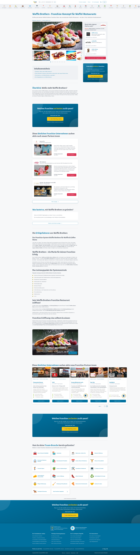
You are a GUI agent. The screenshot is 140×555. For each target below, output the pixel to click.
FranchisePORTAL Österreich (48, 548)
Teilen (105, 20)
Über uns (63, 552)
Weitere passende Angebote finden (95, 58)
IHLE (53, 382)
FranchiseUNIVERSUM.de (79, 548)
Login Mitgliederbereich (93, 541)
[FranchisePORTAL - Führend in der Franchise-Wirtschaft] (35, 2)
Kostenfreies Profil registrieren (94, 539)
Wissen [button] (89, 2)
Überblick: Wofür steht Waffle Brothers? (43, 71)
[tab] (41, 55)
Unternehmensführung (55, 539)
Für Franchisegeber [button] (95, 2)
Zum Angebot (71, 154)
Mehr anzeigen (54, 201)
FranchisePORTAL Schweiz (59, 548)
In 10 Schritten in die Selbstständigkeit (39, 539)
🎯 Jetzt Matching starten (55, 119)
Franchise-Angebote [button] (82, 2)
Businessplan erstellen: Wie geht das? (77, 543)
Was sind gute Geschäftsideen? (76, 535)
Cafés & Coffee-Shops (44, 379)
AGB (77, 552)
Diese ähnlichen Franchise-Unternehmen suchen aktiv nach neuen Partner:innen (51, 73)
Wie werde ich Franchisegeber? (95, 535)
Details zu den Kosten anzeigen (54, 223)
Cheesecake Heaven (38, 382)
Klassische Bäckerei (62, 379)
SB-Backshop (118, 379)
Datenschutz (73, 552)
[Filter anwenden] (54, 2)
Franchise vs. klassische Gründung (38, 537)
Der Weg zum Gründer (55, 535)
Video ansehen (73, 352)
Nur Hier (92, 382)
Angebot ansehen (41, 401)
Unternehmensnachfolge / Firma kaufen (77, 541)
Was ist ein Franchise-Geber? (75, 537)
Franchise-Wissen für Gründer (56, 537)
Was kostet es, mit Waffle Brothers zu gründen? (45, 75)
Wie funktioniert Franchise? (37, 535)
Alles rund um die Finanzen (56, 541)
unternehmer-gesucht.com (69, 548)
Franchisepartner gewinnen (94, 537)
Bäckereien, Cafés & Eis (36, 20)
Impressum (68, 552)
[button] (101, 2)
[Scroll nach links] (9, 7)
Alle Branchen (48, 2)
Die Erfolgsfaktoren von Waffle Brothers (43, 77)
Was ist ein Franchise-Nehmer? (75, 539)
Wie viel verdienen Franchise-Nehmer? (39, 543)
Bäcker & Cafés (36, 379)
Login (104, 2)
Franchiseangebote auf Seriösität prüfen (39, 541)
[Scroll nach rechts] (139, 7)
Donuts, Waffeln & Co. (46, 20)
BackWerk (112, 382)
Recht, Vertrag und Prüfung (56, 543)
